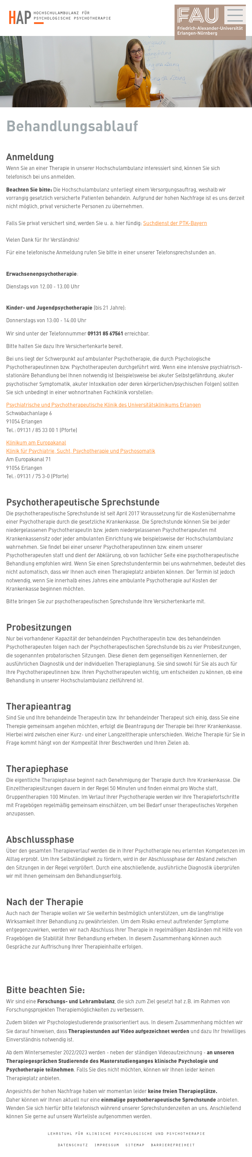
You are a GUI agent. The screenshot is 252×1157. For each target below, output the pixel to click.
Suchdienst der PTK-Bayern (175, 223)
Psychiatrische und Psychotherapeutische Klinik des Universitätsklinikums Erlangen (103, 404)
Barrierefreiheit (173, 1144)
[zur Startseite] (60, 18)
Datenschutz (72, 1144)
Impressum (106, 1144)
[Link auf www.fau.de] (210, 22)
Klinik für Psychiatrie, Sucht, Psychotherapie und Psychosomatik (80, 450)
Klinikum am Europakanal (36, 442)
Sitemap (134, 1144)
